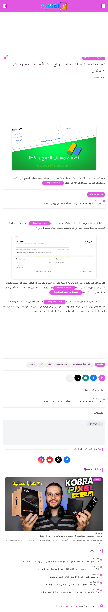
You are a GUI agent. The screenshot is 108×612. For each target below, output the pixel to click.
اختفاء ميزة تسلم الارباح (93, 58)
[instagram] (41, 459)
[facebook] (67, 459)
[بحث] (5, 6)
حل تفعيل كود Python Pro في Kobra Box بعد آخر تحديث (74, 577)
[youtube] (49, 459)
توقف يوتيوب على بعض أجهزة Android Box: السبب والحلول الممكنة (68, 569)
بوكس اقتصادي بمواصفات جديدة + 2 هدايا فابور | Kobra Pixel (71, 536)
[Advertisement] (54, 35)
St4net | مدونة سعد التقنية (68, 607)
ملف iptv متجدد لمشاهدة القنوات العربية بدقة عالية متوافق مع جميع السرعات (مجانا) (60, 562)
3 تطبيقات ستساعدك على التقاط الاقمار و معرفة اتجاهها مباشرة (70, 593)
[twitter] (58, 459)
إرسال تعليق (95, 424)
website (32, 364)
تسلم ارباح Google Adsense (66, 292)
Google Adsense (53, 183)
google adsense (62, 364)
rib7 (41, 364)
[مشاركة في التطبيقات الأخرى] (70, 378)
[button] (93, 378)
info (49, 364)
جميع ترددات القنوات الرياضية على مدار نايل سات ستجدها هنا (72, 585)
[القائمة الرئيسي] (103, 6)
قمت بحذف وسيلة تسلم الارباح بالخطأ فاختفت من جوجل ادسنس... (71, 204)
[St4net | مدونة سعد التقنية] (54, 6)
